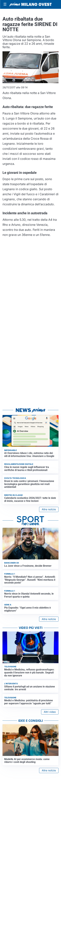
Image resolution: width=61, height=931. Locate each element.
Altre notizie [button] (49, 509)
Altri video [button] (50, 711)
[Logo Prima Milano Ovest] (30, 4)
